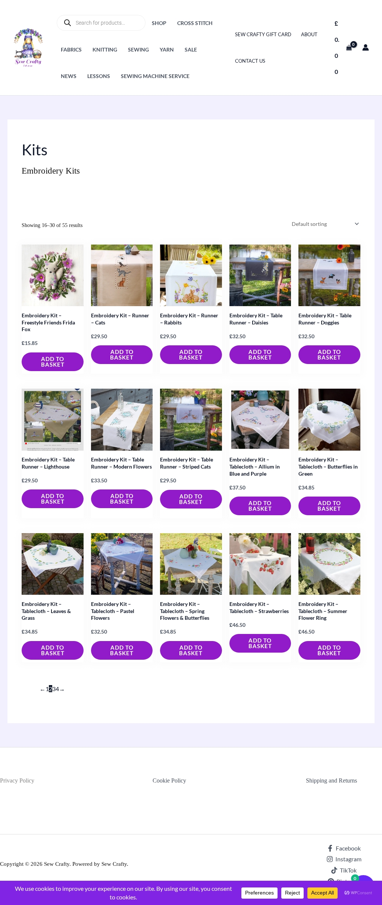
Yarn (167, 49)
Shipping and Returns (331, 780)
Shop (159, 23)
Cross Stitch (195, 23)
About (309, 34)
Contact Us (250, 61)
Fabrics (71, 49)
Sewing (138, 49)
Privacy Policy (17, 780)
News (68, 76)
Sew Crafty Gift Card (263, 34)
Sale (191, 49)
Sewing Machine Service (155, 76)
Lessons (98, 76)
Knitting (105, 49)
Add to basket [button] (53, 361)
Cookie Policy (169, 780)
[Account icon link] (365, 47)
